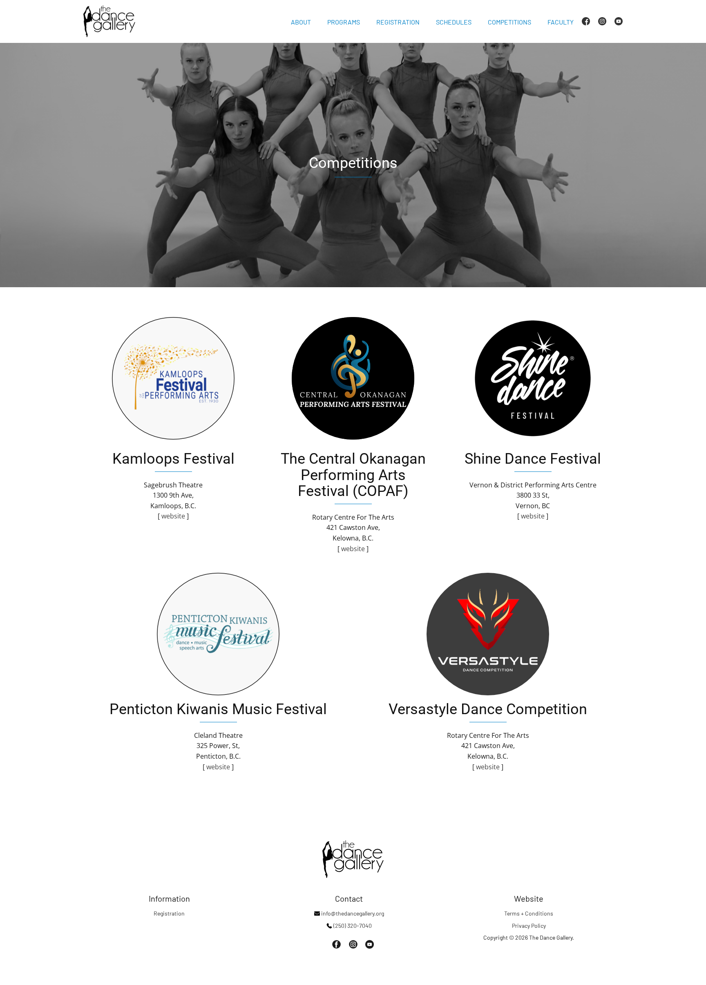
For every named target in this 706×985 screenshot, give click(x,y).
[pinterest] (369, 944)
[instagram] (353, 944)
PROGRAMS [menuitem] (343, 22)
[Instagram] (602, 21)
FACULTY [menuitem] (560, 22)
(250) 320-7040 (352, 925)
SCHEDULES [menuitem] (453, 22)
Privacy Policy (529, 925)
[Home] (353, 859)
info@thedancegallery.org (352, 913)
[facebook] (586, 21)
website (173, 515)
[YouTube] (618, 21)
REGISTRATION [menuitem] (398, 22)
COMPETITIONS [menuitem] (509, 22)
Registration (169, 913)
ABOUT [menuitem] (301, 22)
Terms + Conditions (528, 913)
